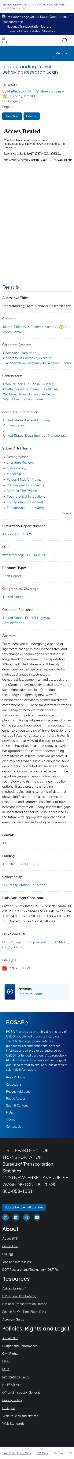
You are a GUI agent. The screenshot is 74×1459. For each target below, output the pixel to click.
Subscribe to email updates (24, 1207)
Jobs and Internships (16, 1262)
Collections (14, 1084)
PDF (6, 843)
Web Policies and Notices (20, 1416)
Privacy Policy (12, 1400)
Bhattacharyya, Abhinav (21, 389)
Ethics (6, 1361)
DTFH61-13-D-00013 (20, 864)
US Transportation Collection (23, 885)
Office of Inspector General (21, 1392)
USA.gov (8, 1408)
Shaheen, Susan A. (50, 91)
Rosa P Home (15, 1077)
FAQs (6, 1254)
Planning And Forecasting (26, 485)
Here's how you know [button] (15, 8)
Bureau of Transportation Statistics (30, 31)
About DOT (10, 1338)
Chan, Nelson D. (15, 384)
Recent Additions (18, 1091)
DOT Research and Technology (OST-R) (30, 1269)
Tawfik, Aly (50, 389)
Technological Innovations (26, 496)
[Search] (66, 40)
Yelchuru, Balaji (14, 394)
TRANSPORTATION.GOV (16, 1453)
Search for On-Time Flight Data (24, 1312)
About (10, 1119)
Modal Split (15, 474)
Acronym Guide (13, 1319)
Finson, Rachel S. (42, 394)
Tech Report (12, 576)
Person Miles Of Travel (24, 479)
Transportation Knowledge (26, 508)
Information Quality (15, 1377)
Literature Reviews (21, 462)
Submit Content (17, 1105)
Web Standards (13, 1423)
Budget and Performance (19, 1346)
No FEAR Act (11, 1385)
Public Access (16, 1098)
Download (12, 116)
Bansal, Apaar (40, 384)
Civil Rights (10, 1353)
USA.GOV (42, 1453)
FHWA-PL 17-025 (17, 534)
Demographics (17, 457)
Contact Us (13, 1126)
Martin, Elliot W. (19, 91)
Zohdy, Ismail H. (25, 96)
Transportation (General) (25, 502)
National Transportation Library (24, 1304)
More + (67, 513)
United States (13, 597)
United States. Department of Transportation (36, 435)
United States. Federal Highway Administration (26, 423)
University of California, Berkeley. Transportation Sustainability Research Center (37, 360)
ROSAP (15, 1022)
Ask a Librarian (12, 1288)
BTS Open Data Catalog (19, 1296)
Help (9, 1112)
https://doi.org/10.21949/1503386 (28, 555)
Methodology (16, 468)
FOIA (5, 1369)
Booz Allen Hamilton (18, 353)
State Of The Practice (22, 491)
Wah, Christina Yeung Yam (23, 399)
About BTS (10, 1238)
